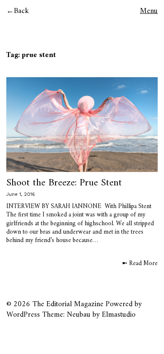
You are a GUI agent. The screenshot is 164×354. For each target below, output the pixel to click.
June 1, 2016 (20, 194)
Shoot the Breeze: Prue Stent (64, 183)
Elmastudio (118, 314)
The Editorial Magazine (67, 304)
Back (21, 11)
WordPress (23, 314)
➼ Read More (140, 264)
